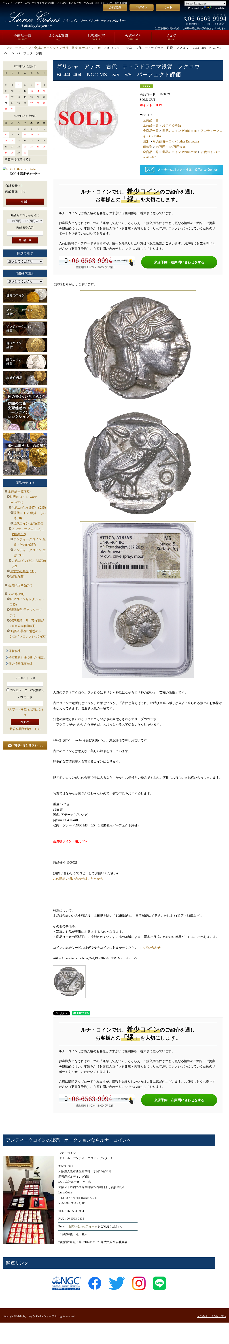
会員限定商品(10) (20, 585)
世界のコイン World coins (179, 130)
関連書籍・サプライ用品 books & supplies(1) (27, 623)
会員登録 (115, 7)
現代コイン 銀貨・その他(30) (29, 515)
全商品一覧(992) (19, 491)
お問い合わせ (151, 947)
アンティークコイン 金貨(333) (29, 552)
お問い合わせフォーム (83, 1226)
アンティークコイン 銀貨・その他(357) (29, 542)
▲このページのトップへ (211, 1316)
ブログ (170, 37)
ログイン (141, 7)
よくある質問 (58, 37)
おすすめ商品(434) (23, 571)
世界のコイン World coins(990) (23, 499)
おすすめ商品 (171, 125)
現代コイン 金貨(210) (28, 523)
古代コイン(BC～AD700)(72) (29, 563)
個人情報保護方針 (20, 663)
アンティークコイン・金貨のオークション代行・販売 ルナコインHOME (53, 48)
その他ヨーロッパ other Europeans (176, 141)
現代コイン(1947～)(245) (29, 507)
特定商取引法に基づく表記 (26, 657)
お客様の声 (95, 37)
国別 (146, 141)
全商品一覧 (21, 37)
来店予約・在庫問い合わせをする (179, 262)
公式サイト (133, 37)
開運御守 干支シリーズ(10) (26, 612)
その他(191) (16, 594)
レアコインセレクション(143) (27, 602)
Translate (219, 8)
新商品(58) (17, 576)
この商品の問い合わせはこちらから (78, 878)
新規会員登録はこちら (25, 729)
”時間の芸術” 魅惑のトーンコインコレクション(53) (28, 633)
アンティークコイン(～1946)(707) (28, 531)
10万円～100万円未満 (171, 147)
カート (168, 7)
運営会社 (14, 651)
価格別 (147, 147)
